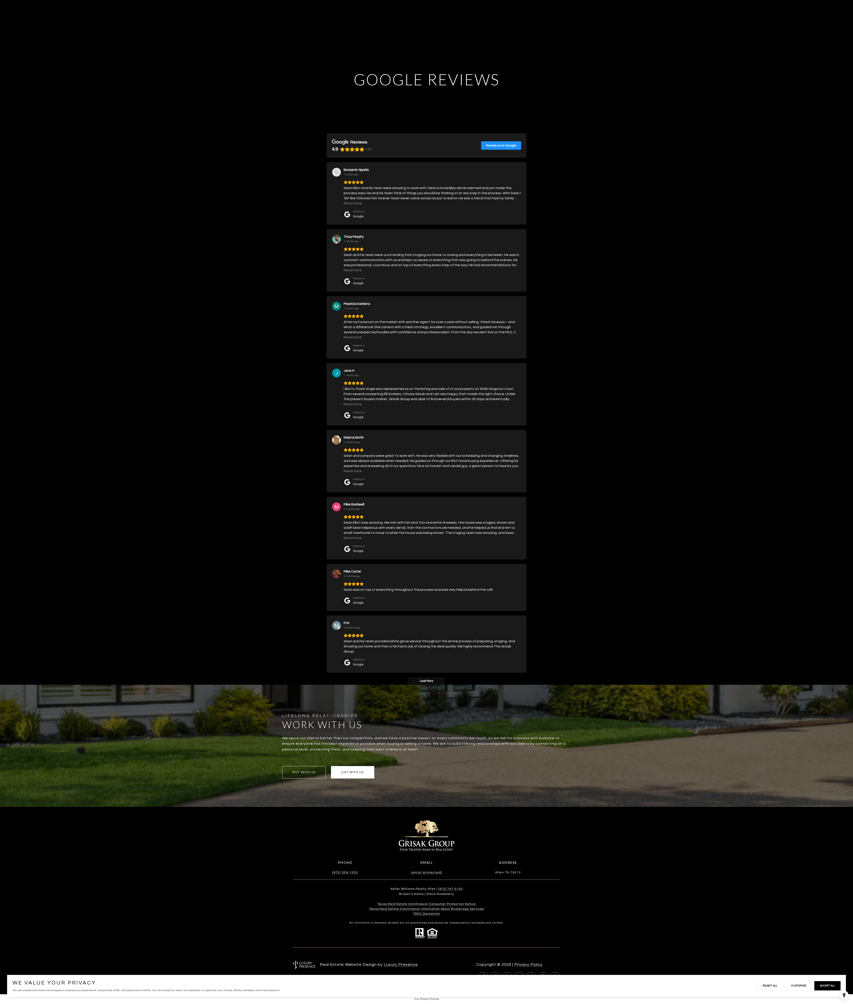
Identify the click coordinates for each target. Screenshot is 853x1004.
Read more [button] (353, 203)
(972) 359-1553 (345, 872)
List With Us (352, 772)
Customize (798, 985)
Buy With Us (304, 772)
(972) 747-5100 (450, 888)
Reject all (770, 985)
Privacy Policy (528, 964)
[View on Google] (336, 172)
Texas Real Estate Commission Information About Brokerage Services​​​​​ (426, 908)
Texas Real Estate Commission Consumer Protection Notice (426, 904)
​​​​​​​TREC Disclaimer (426, 913)
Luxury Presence (401, 964)
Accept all (827, 985)
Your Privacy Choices (426, 999)
